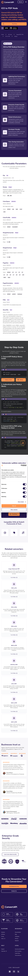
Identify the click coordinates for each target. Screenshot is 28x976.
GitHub (21, 380)
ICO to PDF (7, 36)
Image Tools (8, 43)
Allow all (14, 505)
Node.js (15, 36)
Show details (21, 501)
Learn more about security (10, 854)
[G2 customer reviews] (23, 755)
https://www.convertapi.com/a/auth (13, 403)
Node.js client (8, 380)
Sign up (20, 1)
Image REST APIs (20, 34)
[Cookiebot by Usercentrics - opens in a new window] (21, 465)
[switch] (25, 488)
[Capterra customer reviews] (5, 755)
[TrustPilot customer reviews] (14, 755)
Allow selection (14, 509)
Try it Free (14, 24)
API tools (10, 34)
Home (2, 34)
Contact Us (14, 891)
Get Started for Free (14, 886)
